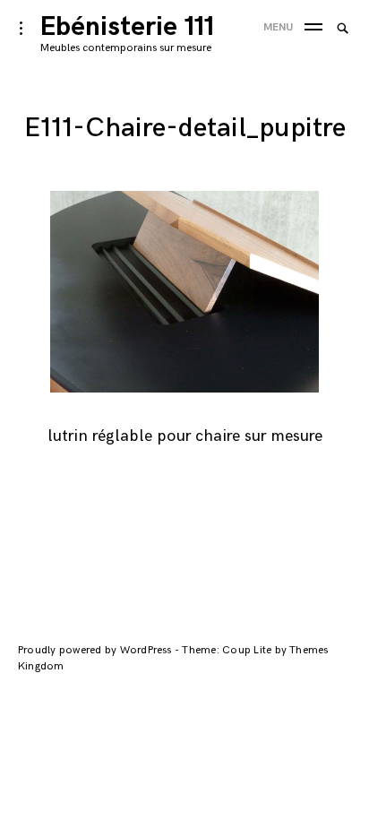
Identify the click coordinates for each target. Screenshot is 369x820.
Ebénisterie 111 (127, 27)
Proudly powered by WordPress (96, 650)
